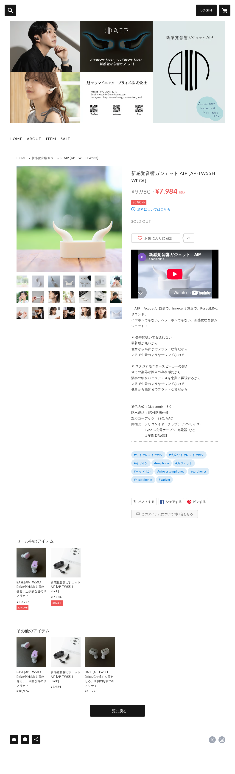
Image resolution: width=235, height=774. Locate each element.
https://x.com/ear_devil (212, 739)
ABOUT (34, 138)
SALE (65, 138)
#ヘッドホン (142, 471)
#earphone (161, 463)
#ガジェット (183, 463)
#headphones (143, 479)
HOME (16, 138)
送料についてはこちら (153, 209)
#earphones (198, 471)
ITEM (51, 138)
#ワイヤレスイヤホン (148, 455)
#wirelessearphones (170, 471)
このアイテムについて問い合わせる (167, 514)
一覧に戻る (117, 711)
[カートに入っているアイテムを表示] (224, 10)
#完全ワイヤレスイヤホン (186, 455)
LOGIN (206, 10)
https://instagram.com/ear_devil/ (221, 739)
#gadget (164, 479)
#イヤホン (141, 463)
